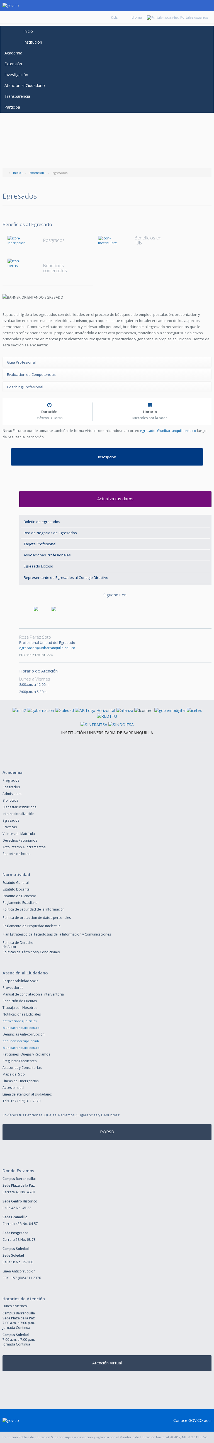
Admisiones (12, 793)
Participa (12, 107)
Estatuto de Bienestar (19, 896)
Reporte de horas (16, 853)
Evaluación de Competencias (31, 374)
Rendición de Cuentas (20, 1001)
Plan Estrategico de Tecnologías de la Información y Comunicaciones (57, 934)
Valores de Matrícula (19, 833)
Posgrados (11, 787)
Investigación (16, 74)
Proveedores (13, 987)
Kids (114, 17)
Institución (32, 42)
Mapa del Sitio (14, 1074)
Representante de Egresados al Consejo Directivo (66, 577)
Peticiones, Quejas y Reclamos (26, 1054)
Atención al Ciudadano (24, 85)
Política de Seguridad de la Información (34, 909)
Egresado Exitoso (38, 566)
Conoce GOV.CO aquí (192, 1420)
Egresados (11, 820)
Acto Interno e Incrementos (24, 847)
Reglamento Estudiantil (20, 902)
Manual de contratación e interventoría (33, 994)
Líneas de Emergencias (20, 1081)
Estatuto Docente (16, 889)
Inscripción (107, 456)
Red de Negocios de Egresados (50, 532)
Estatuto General (16, 882)
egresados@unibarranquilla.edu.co (168, 430)
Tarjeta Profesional (40, 543)
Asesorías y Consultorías (22, 1067)
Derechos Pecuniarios (20, 840)
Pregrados (11, 780)
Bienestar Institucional (20, 807)
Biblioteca (10, 800)
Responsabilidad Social (21, 981)
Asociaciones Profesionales (47, 554)
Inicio (28, 31)
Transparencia (17, 96)
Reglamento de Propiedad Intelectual (32, 926)
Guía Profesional (21, 362)
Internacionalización (18, 813)
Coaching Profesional (25, 386)
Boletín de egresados (42, 521)
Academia (13, 53)
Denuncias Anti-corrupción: (24, 1034)
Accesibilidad (13, 1087)
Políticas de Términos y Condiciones (31, 952)
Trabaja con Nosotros (20, 1007)
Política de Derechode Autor (18, 944)
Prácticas (10, 827)
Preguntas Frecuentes (20, 1061)
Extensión (13, 63)
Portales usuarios (194, 17)
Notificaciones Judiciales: (22, 1014)
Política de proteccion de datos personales (37, 917)
